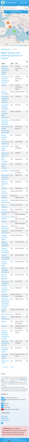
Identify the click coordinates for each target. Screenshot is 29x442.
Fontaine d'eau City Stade (4, 263)
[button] (14, 31)
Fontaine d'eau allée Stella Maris (4, 244)
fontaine (4, 85)
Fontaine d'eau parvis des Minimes (5, 250)
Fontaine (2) (5, 170)
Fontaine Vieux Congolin (4, 166)
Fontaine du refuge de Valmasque (5, 122)
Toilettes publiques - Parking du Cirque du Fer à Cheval (5, 334)
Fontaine (4, 188)
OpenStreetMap (19, 45)
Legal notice (4, 418)
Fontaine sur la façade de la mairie (5, 283)
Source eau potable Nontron (4, 356)
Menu (24, 3)
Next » (12, 367)
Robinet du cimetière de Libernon (5, 343)
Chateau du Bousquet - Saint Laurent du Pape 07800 (5, 70)
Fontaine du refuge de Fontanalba (5, 107)
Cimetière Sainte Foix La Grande (5, 290)
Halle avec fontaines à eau (4, 184)
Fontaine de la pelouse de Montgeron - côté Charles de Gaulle (5, 303)
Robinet (3, 321)
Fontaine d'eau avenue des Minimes (5, 257)
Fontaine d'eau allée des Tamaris (5, 270)
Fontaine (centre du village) (4, 237)
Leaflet (13, 45)
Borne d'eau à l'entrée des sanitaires (5, 177)
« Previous (5, 367)
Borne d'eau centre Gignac (5, 148)
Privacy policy (5, 420)
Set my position (17, 12)
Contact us (4, 416)
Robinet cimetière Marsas (4, 137)
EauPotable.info (11, 3)
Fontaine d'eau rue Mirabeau (4, 276)
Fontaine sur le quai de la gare (5, 155)
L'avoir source (5, 314)
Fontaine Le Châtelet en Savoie (4, 349)
